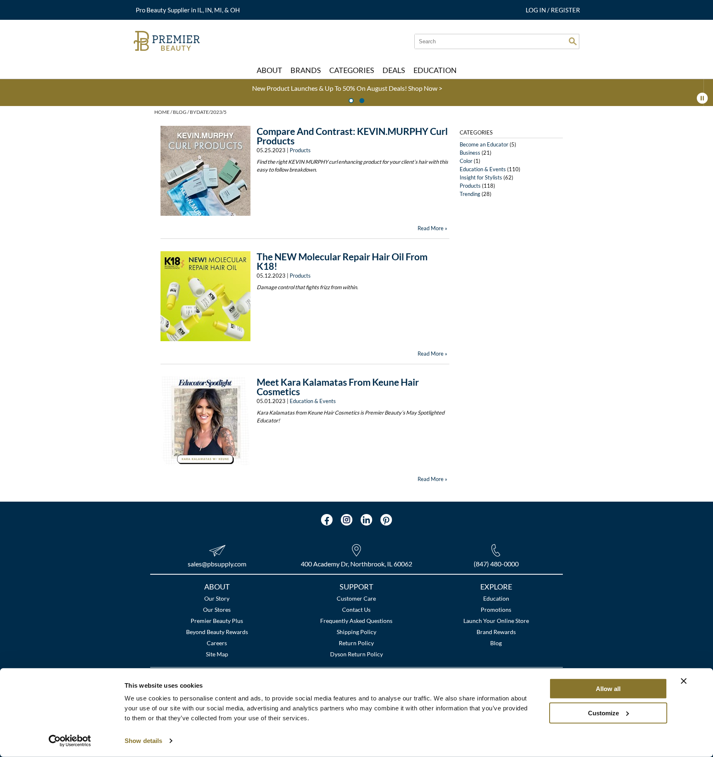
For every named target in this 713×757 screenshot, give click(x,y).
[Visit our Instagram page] (346, 520)
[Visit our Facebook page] (327, 520)
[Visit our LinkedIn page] (366, 520)
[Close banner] (684, 681)
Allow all (608, 688)
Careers (217, 642)
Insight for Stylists (481, 177)
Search (573, 41)
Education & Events (313, 401)
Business (470, 152)
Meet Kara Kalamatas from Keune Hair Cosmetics (338, 386)
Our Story (216, 598)
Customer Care (356, 598)
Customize (603, 712)
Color (466, 161)
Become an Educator (484, 144)
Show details (143, 740)
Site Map (217, 654)
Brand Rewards (496, 631)
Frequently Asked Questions (356, 620)
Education (496, 598)
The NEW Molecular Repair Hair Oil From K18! (342, 261)
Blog (496, 642)
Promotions (496, 609)
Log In (536, 10)
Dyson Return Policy (356, 654)
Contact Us (356, 609)
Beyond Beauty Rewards (217, 631)
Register (565, 10)
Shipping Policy (356, 631)
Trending (470, 194)
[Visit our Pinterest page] (386, 520)
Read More (431, 228)
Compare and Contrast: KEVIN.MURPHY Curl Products (352, 135)
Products (300, 150)
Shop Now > (45, 88)
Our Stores (217, 609)
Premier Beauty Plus (217, 620)
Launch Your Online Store (496, 620)
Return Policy (356, 642)
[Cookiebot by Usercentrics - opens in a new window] (70, 741)
